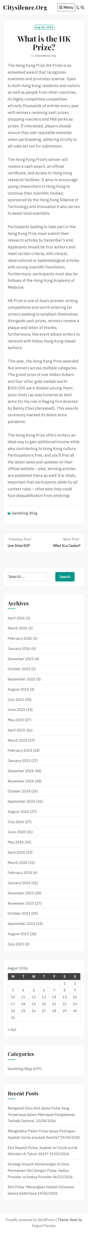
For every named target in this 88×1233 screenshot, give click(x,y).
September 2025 (21, 679)
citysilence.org (45, 55)
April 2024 (16, 852)
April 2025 (16, 730)
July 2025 (16, 699)
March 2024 (17, 862)
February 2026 (20, 638)
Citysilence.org (25, 7)
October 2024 (19, 791)
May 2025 (16, 720)
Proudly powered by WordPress (30, 1220)
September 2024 (21, 801)
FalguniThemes (44, 1226)
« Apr (12, 1029)
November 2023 (21, 903)
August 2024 (18, 811)
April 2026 (16, 618)
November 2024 (21, 781)
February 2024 (20, 872)
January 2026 (19, 648)
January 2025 (19, 760)
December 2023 (21, 893)
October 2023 (19, 913)
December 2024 (21, 771)
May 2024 (16, 842)
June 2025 (16, 709)
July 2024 (16, 822)
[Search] (82, 7)
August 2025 (18, 689)
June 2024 (16, 832)
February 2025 (20, 750)
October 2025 (19, 669)
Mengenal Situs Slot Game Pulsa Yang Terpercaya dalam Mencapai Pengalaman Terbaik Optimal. (41, 1114)
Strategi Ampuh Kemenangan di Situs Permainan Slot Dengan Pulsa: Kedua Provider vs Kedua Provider (38, 1170)
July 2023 (16, 944)
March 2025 (17, 740)
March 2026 (17, 628)
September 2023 (21, 923)
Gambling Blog (25, 513)
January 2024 (19, 883)
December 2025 (21, 659)
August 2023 (18, 934)
